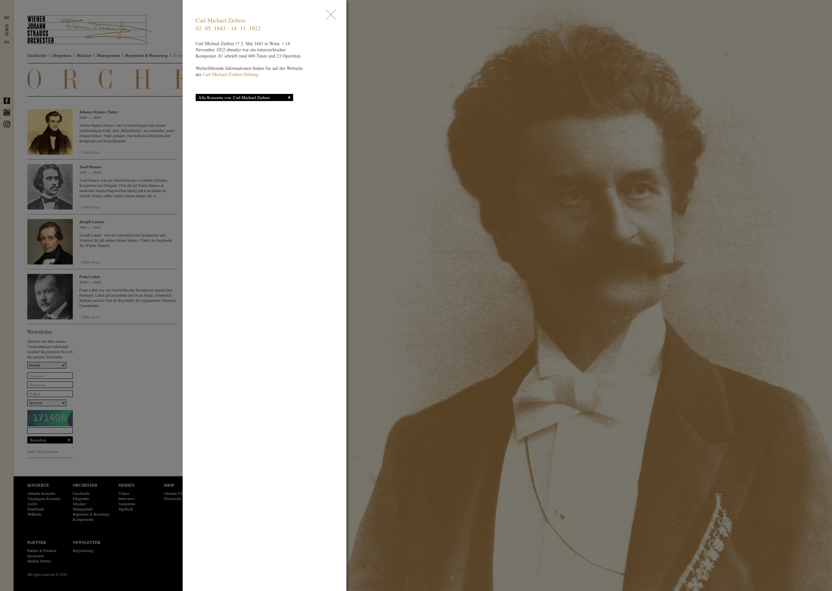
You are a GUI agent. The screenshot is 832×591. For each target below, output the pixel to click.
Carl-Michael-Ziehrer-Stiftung (230, 74)
